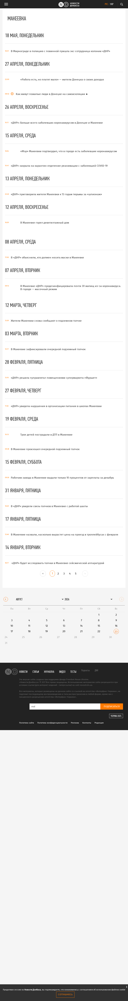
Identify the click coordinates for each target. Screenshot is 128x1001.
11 (29, 625)
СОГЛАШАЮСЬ (65, 994)
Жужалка (49, 671)
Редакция (99, 723)
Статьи (35, 671)
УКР (111, 4)
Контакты (86, 723)
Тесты (73, 671)
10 (11, 625)
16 (116, 625)
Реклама (75, 723)
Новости (23, 671)
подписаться (112, 706)
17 (12, 631)
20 (63, 631)
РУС (106, 4)
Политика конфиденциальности (52, 723)
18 (29, 631)
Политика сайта (26, 723)
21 (81, 631)
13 (64, 625)
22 (99, 631)
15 (99, 625)
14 (81, 625)
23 (116, 631)
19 (46, 631)
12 (47, 625)
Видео (62, 671)
